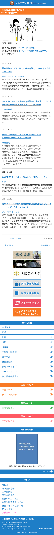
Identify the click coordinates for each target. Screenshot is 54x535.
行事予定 (6, 357)
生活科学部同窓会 (10, 499)
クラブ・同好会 (9, 394)
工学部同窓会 (8, 492)
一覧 (46, 471)
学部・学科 (7, 389)
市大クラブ (7, 509)
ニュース (5, 238)
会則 (4, 342)
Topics (5, 347)
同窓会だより (8, 407)
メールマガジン (9, 371)
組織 (4, 337)
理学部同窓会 (8, 488)
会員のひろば (15, 238)
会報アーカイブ (9, 366)
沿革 (4, 332)
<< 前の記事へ (7, 245)
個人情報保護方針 (10, 376)
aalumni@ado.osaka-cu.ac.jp (16, 529)
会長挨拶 (6, 327)
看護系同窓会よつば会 (12, 502)
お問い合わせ (47, 528)
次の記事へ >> (46, 245)
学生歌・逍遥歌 (9, 352)
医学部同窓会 (8, 495)
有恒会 (5, 485)
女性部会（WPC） (10, 512)
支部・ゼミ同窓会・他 (12, 505)
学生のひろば (8, 421)
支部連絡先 (7, 361)
